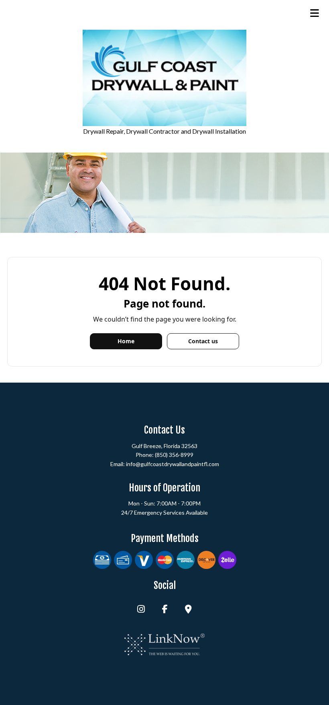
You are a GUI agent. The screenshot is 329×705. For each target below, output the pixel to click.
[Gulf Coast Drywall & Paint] (164, 78)
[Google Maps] (188, 609)
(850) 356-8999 (174, 454)
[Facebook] (165, 609)
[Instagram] (141, 609)
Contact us (203, 341)
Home (126, 341)
